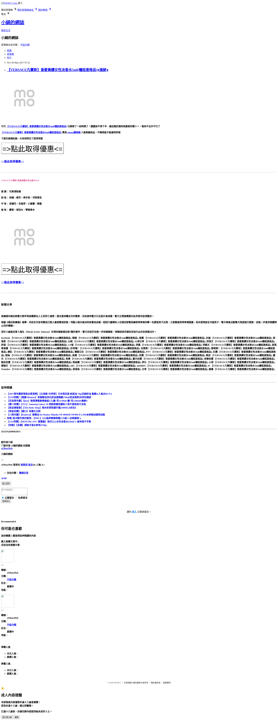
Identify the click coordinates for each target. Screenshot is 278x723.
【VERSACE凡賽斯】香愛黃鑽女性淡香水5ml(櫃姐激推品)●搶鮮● (58, 70)
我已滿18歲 (7, 717)
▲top (4, 478)
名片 (9, 57)
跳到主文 (5, 30)
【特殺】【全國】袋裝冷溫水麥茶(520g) (27, 425)
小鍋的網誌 (12, 22)
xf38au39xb (7, 448)
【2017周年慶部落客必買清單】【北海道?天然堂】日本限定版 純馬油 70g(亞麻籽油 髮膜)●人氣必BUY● (59, 394)
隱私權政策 (155, 683)
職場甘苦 (23, 473)
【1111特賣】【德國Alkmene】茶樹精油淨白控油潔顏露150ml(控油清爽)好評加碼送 (49, 397)
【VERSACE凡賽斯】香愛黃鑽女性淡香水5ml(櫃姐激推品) (36, 126)
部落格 (10, 54)
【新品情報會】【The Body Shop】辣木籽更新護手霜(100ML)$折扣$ (41, 407)
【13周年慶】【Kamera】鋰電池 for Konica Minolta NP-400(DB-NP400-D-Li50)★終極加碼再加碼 (56, 414)
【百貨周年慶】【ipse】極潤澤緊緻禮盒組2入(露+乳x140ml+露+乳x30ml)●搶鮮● (47, 401)
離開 (17, 717)
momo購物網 (74, 132)
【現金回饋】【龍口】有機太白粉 (24, 411)
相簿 (9, 50)
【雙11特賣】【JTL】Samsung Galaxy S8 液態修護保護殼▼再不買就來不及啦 (46, 404)
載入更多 (6, 483)
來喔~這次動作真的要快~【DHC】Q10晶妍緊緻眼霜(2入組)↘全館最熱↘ (44, 418)
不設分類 (25, 45)
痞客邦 (24, 465)
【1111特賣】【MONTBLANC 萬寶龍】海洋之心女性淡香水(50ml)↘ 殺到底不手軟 (49, 421)
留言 (30, 465)
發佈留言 (6, 501)
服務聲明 (167, 683)
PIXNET (117, 683)
